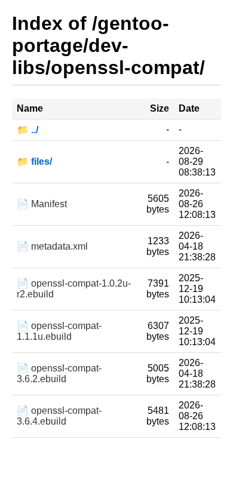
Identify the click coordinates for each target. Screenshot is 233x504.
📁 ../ (27, 130)
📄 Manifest (42, 204)
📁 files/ (34, 161)
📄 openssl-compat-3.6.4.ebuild (59, 415)
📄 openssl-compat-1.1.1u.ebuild (59, 331)
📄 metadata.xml (52, 246)
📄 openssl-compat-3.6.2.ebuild (59, 373)
